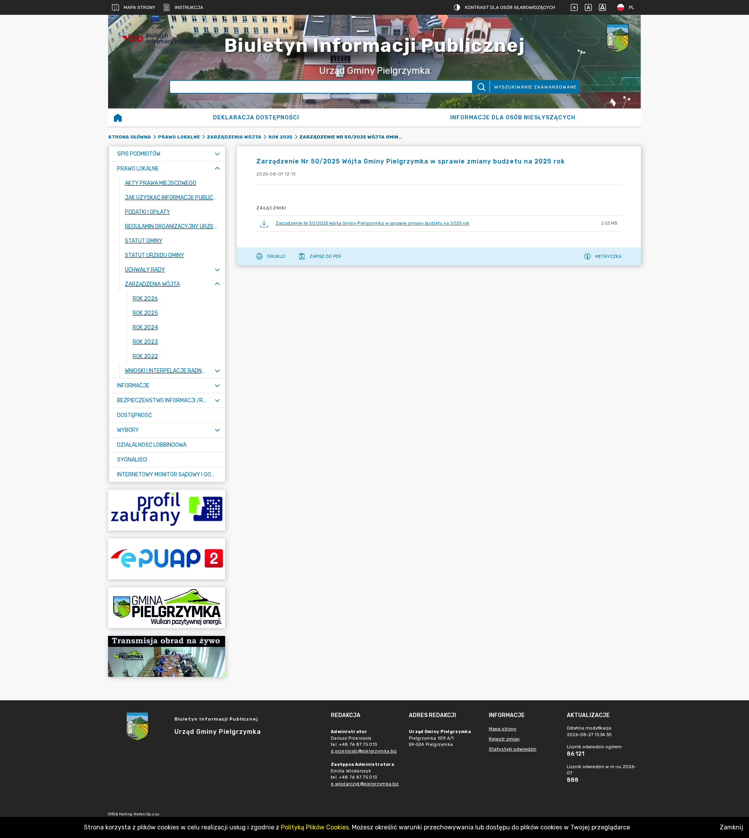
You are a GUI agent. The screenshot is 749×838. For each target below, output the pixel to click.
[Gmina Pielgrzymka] (166, 607)
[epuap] (166, 558)
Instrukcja (189, 7)
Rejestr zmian (504, 739)
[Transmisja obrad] (166, 656)
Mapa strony (139, 7)
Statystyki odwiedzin (512, 749)
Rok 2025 (280, 137)
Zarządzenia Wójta (234, 137)
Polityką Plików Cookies (315, 827)
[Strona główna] (118, 117)
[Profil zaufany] (166, 510)
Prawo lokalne (179, 137)
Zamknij (731, 827)
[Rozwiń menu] (217, 154)
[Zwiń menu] (217, 169)
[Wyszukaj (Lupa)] (481, 87)
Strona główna (129, 137)
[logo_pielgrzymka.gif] (617, 38)
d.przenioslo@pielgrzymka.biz (364, 751)
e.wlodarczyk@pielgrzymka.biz (365, 784)
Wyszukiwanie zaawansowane (535, 87)
